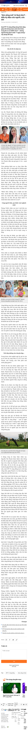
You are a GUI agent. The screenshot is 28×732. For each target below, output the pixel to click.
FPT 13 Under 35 (25, 712)
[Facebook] (21, 704)
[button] (26, 688)
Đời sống (16, 717)
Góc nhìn (16, 720)
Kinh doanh (6, 9)
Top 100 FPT (25, 721)
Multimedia (22, 709)
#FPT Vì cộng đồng (10, 673)
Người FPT (14, 9)
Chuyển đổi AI (13, 713)
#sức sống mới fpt (22, 673)
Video (22, 711)
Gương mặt (16, 713)
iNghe (25, 727)
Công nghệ (10, 9)
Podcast (22, 715)
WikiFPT (22, 718)
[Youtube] (23, 704)
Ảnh (21, 713)
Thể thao (21, 9)
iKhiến (19, 712)
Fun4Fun (19, 714)
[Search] (26, 6)
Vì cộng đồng (19, 719)
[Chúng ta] (5, 5)
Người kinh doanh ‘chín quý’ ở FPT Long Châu (11, 696)
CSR (25, 728)
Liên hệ (4, 704)
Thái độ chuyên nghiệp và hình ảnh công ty (13, 633)
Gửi (14, 661)
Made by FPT (13, 717)
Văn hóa (18, 9)
